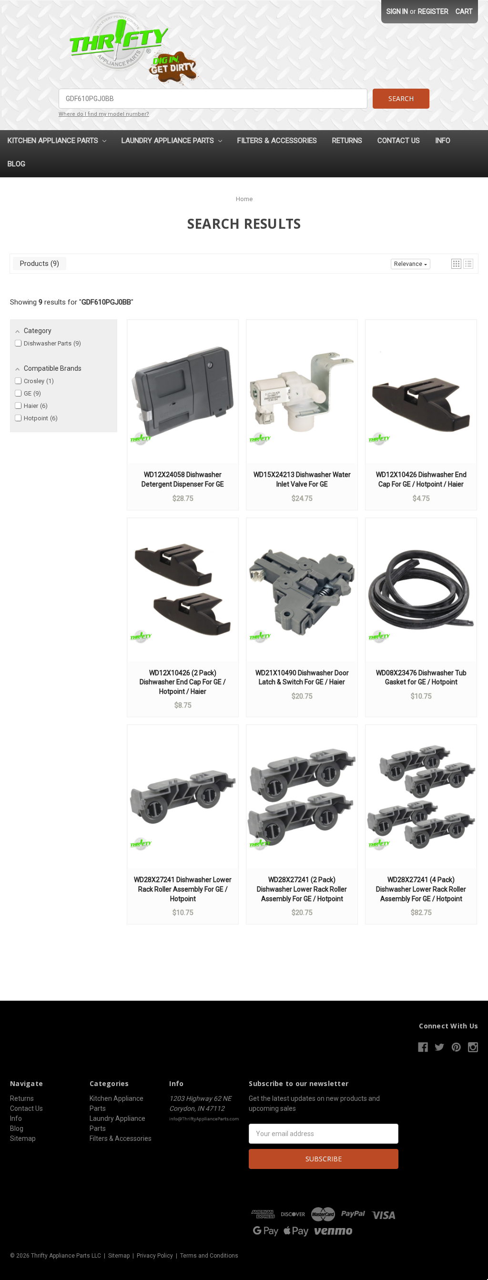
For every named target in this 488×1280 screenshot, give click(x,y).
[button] (456, 264)
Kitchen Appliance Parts (54, 140)
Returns (347, 140)
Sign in (397, 11)
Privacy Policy (155, 1255)
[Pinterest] (456, 1047)
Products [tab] (38, 263)
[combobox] (213, 99)
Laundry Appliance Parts (169, 140)
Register (433, 11)
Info (442, 140)
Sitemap (23, 1138)
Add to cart (183, 400)
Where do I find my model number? (104, 114)
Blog (16, 164)
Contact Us (398, 140)
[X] (440, 1047)
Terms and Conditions (209, 1255)
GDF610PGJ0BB (106, 302)
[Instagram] (473, 1047)
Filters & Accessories (277, 140)
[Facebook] (423, 1047)
